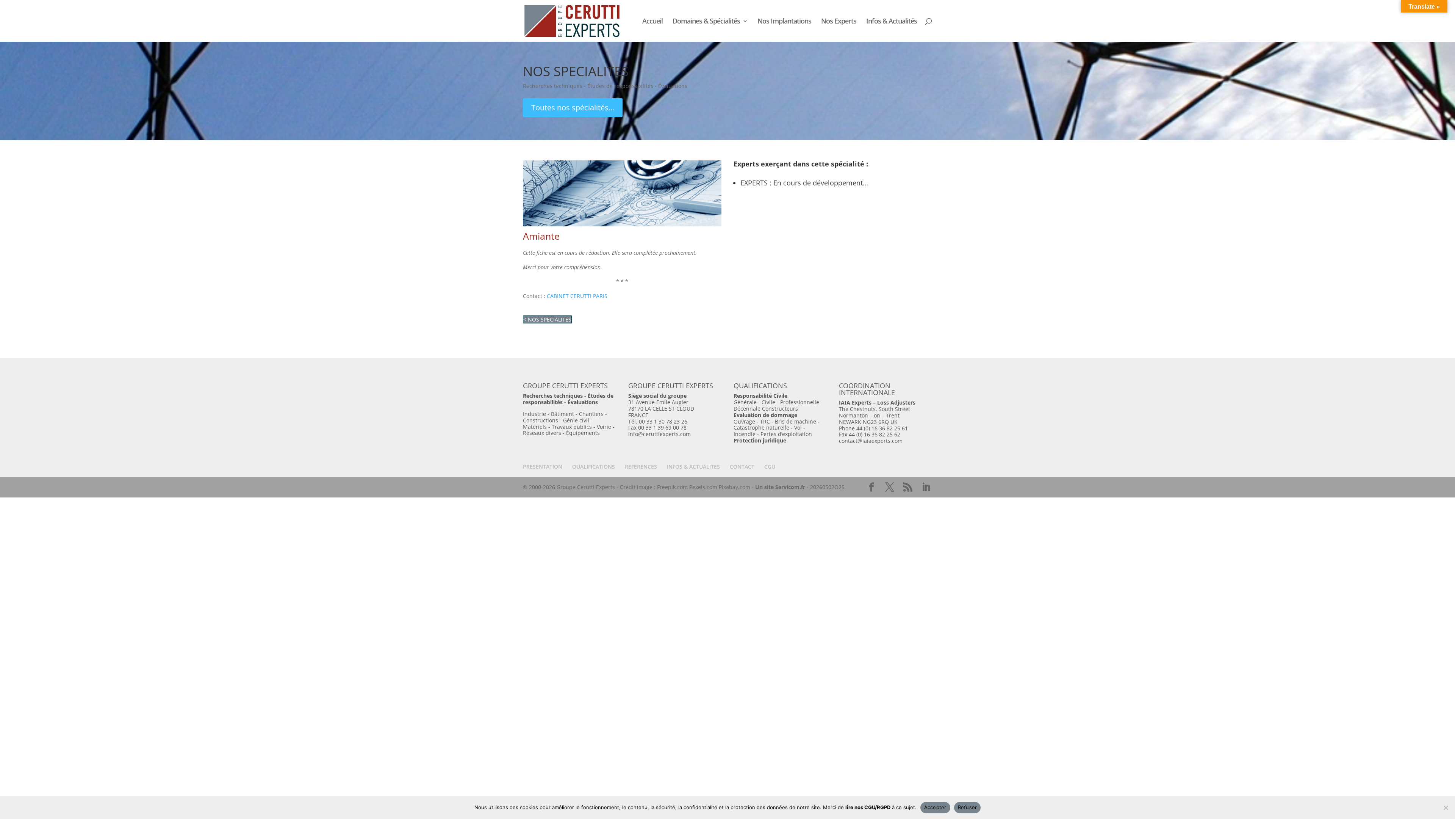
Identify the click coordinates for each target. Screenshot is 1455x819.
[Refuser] (1445, 807)
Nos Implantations (784, 21)
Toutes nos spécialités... (572, 107)
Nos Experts (838, 21)
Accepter (935, 807)
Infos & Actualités (891, 21)
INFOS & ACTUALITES (693, 466)
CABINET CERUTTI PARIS (577, 296)
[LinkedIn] (926, 487)
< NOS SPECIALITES (547, 319)
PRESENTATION (542, 466)
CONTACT (742, 466)
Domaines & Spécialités (706, 21)
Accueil (652, 21)
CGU (769, 466)
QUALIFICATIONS (593, 466)
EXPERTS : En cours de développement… (804, 182)
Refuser (967, 807)
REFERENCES (641, 466)
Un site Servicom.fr (780, 487)
